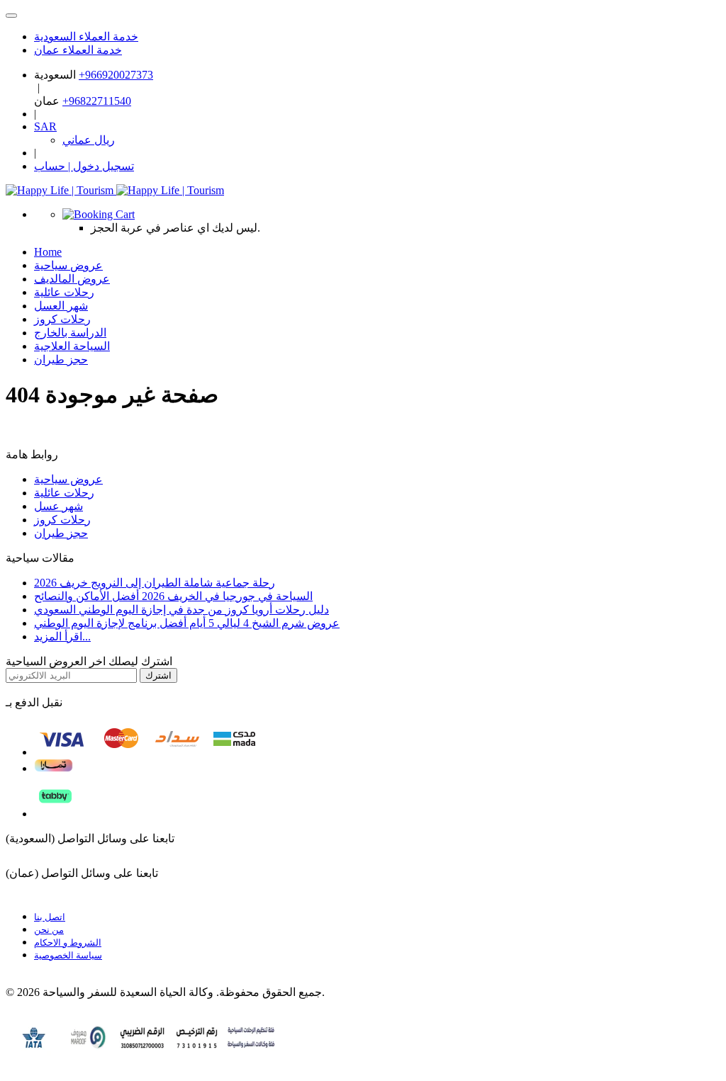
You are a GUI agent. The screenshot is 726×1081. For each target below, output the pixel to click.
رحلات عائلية (64, 493)
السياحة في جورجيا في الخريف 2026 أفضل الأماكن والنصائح (173, 596)
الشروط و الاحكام (67, 942)
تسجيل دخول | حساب (84, 166)
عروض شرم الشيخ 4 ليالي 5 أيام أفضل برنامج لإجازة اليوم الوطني (187, 623)
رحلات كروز (62, 520)
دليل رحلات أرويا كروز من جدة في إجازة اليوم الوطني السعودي (181, 610)
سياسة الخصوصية (68, 955)
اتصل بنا (49, 917)
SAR (45, 126)
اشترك (158, 675)
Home (48, 252)
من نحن (49, 929)
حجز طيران (61, 359)
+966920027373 (116, 75)
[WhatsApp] (11, 15)
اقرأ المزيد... (62, 636)
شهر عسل (58, 506)
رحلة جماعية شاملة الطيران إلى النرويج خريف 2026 (154, 583)
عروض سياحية (68, 479)
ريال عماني (88, 140)
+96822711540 (96, 101)
